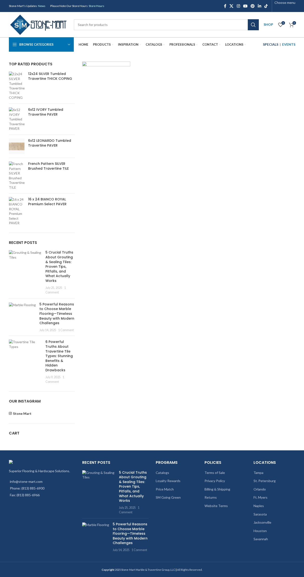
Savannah (261, 539)
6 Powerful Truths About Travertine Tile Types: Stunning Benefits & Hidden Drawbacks (59, 355)
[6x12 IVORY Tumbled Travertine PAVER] (17, 119)
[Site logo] (39, 24)
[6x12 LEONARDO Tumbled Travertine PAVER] (17, 146)
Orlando (260, 489)
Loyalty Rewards (168, 481)
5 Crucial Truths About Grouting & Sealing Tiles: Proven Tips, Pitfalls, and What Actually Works (59, 266)
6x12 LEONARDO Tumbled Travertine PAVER (49, 143)
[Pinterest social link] (252, 6)
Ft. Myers (260, 497)
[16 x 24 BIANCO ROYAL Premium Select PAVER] (17, 211)
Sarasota (260, 514)
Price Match (165, 489)
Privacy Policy (215, 481)
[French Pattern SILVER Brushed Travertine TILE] (17, 175)
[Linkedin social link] (259, 6)
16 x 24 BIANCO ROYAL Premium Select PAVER (47, 201)
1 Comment (66, 330)
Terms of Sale (215, 473)
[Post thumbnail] (25, 272)
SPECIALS (270, 44)
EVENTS (288, 44)
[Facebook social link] (225, 6)
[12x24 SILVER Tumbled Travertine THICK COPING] (17, 86)
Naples (259, 506)
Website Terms (216, 506)
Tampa (258, 473)
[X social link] (231, 6)
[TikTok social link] (266, 6)
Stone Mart (22, 413)
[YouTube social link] (245, 6)
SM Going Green (168, 497)
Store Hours (96, 6)
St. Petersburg (265, 481)
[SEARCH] (253, 24)
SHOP (268, 24)
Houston (260, 531)
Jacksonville (262, 522)
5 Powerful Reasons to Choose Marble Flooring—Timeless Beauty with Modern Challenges (56, 313)
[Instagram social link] (238, 6)
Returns (211, 497)
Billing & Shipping (217, 489)
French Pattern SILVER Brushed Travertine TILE (48, 166)
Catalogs (162, 473)
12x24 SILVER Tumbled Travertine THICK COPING (50, 76)
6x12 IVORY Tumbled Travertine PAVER (45, 112)
